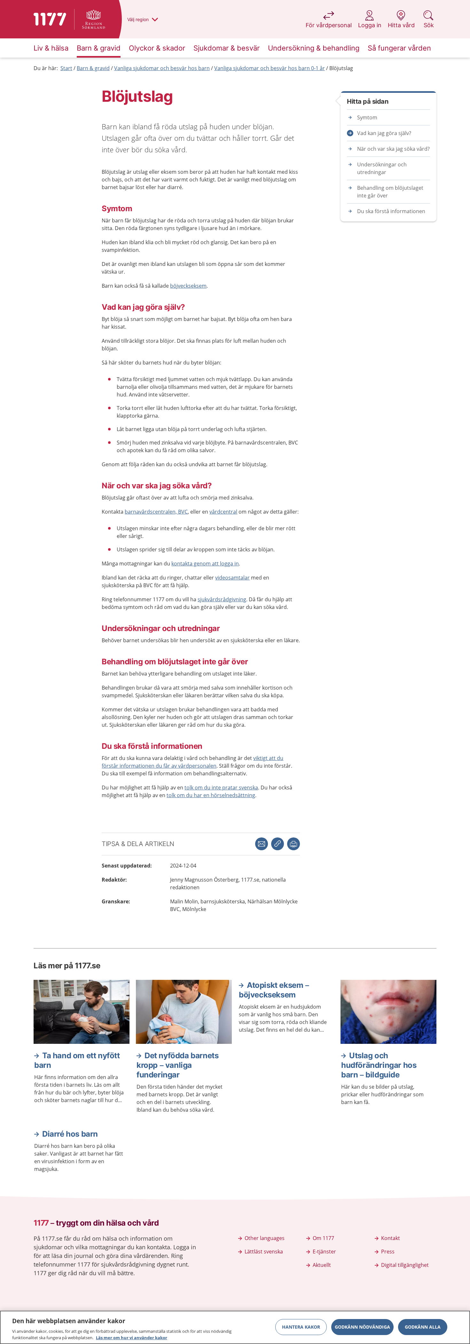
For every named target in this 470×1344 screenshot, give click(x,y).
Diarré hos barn (70, 1134)
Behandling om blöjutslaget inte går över (390, 191)
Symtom (367, 117)
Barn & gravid (93, 68)
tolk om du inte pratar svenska (221, 787)
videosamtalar (232, 577)
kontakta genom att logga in (205, 563)
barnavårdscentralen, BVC (156, 511)
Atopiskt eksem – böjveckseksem (274, 989)
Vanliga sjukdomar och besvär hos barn (162, 68)
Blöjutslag (341, 68)
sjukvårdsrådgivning (222, 599)
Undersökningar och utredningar (382, 168)
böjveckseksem (188, 285)
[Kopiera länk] (277, 843)
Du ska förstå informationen (391, 211)
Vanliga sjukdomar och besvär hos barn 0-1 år (269, 68)
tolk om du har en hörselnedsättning (211, 795)
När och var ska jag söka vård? (393, 148)
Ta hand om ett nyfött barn (77, 1060)
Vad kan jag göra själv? (384, 133)
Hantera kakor (301, 1327)
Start (66, 68)
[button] (293, 843)
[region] (235, 1327)
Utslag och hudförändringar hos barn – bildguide (378, 1065)
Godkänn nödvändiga (362, 1327)
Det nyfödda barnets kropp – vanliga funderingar (177, 1065)
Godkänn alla (423, 1327)
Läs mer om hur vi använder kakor (131, 1337)
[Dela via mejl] (261, 843)
